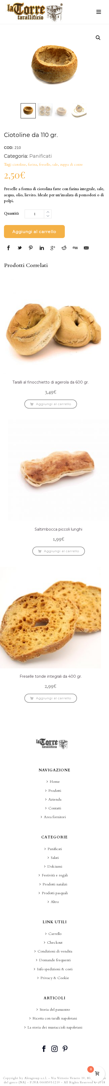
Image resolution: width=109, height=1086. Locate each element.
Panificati (40, 156)
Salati (55, 857)
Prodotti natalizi (55, 884)
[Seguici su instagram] (54, 1049)
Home (55, 781)
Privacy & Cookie (54, 977)
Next (96, 66)
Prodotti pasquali (55, 893)
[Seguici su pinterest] (65, 1049)
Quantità (11, 213)
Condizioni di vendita (55, 951)
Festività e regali (55, 875)
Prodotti (54, 790)
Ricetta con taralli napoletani (55, 1018)
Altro (55, 901)
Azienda (54, 799)
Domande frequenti (55, 960)
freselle (44, 164)
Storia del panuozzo (55, 1009)
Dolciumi (54, 866)
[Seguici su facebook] (44, 1049)
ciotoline (19, 164)
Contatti (54, 808)
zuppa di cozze (71, 164)
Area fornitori (55, 816)
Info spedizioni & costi (54, 969)
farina (32, 164)
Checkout (54, 942)
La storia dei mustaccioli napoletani (55, 1027)
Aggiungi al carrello (34, 231)
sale (55, 164)
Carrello (54, 933)
